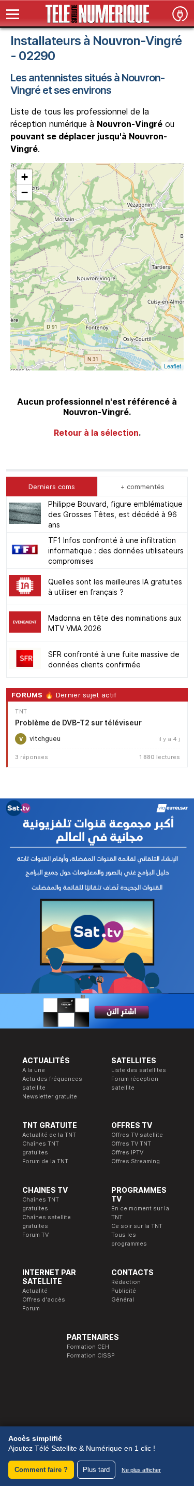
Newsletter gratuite (49, 1096)
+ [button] (24, 176)
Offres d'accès (43, 1299)
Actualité (35, 1290)
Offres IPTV (127, 1152)
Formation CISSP (91, 1355)
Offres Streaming (135, 1161)
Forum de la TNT (45, 1161)
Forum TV (35, 1234)
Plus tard (96, 1470)
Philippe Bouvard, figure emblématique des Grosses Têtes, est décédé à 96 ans (115, 514)
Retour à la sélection (96, 432)
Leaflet (172, 366)
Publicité (123, 1290)
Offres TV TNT (131, 1143)
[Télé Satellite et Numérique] (97, 14)
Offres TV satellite (137, 1134)
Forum (31, 1308)
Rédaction (126, 1281)
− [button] (24, 192)
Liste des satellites (138, 1070)
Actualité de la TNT (49, 1134)
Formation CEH (88, 1346)
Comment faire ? (41, 1470)
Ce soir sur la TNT (136, 1226)
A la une (33, 1070)
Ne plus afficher (141, 1470)
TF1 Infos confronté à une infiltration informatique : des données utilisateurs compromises (116, 550)
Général (122, 1299)
